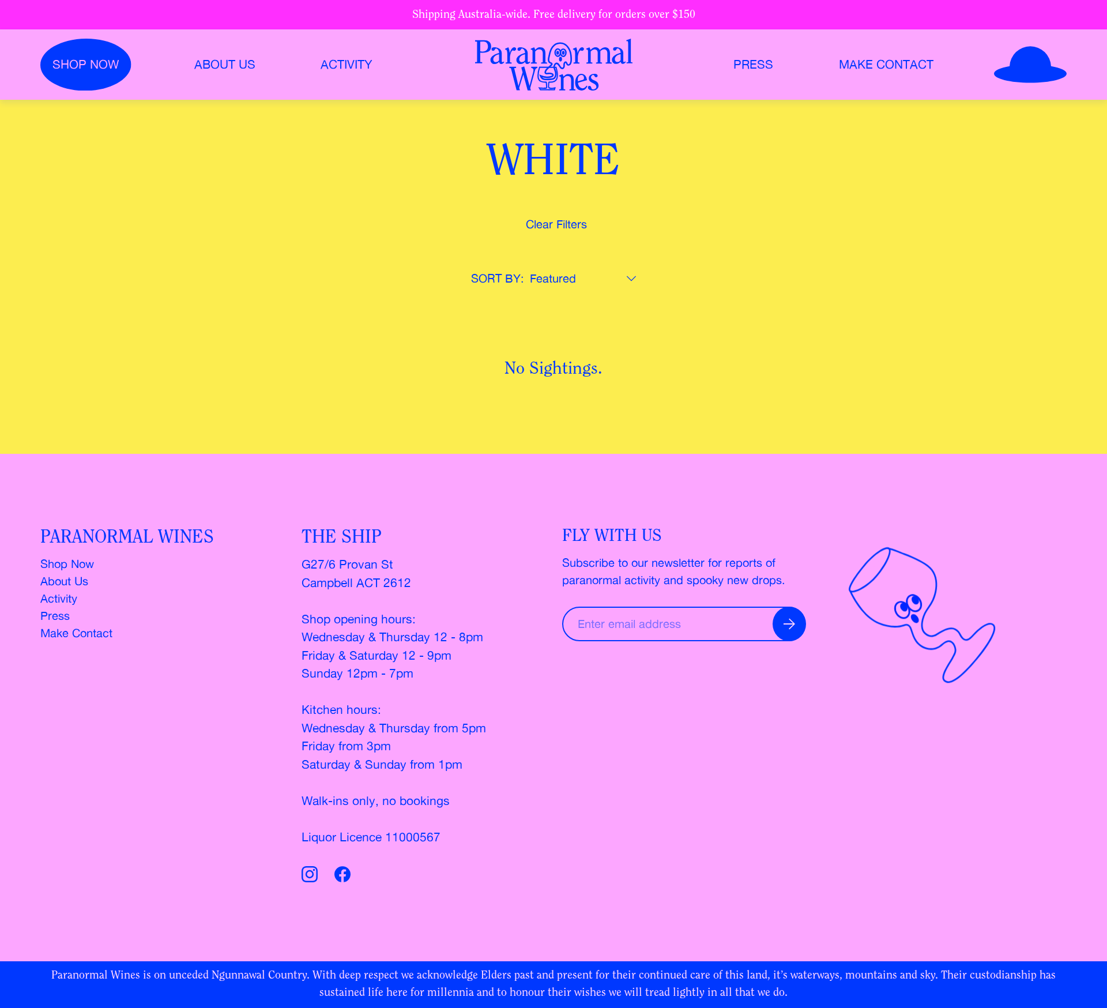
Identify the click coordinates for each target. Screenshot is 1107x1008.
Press (753, 64)
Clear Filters (556, 224)
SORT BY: (497, 277)
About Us (64, 581)
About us (224, 64)
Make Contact (886, 64)
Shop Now (67, 563)
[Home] (553, 65)
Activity (346, 64)
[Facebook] (342, 876)
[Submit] (789, 624)
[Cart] (1030, 64)
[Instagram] (312, 876)
